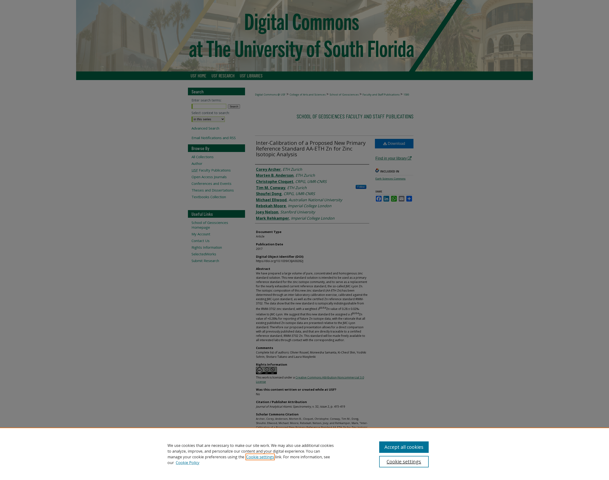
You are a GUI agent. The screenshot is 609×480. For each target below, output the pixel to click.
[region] (304, 454)
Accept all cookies (403, 447)
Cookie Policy (187, 462)
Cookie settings (260, 457)
